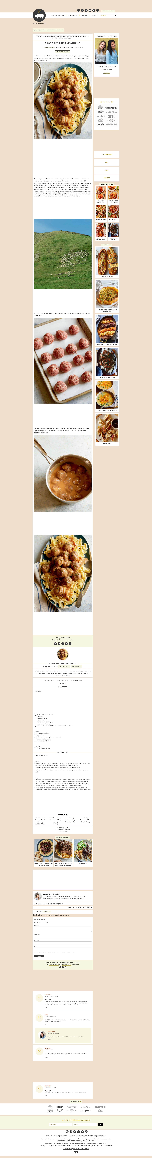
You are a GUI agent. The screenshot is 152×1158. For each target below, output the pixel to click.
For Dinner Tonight (107, 184)
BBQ (106, 162)
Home (34, 30)
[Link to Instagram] (60, 967)
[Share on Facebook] (66, 643)
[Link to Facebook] (65, 967)
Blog (39, 30)
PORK (106, 170)
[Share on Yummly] (70, 643)
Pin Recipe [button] (77, 666)
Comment (36, 925)
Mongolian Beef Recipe (113, 238)
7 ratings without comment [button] (60, 915)
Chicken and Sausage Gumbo (101, 238)
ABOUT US (106, 73)
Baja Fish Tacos (101, 219)
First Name (37, 934)
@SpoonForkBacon (54, 964)
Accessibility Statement (81, 1148)
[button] (44, 666)
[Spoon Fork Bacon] (39, 16)
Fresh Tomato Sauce (113, 220)
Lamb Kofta (48, 185)
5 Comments (47, 911)
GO (100, 1124)
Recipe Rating (37, 922)
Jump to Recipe (63, 52)
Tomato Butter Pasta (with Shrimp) (113, 201)
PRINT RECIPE (65, 666)
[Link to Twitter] (63, 967)
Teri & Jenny (66, 676)
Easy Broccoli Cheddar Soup (107, 410)
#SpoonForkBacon (66, 964)
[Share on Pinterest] (59, 643)
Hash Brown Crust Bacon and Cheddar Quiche (107, 310)
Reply (46, 1007)
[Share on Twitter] (62, 643)
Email (35, 946)
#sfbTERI (81, 898)
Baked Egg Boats (107, 276)
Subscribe (55, 640)
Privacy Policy (67, 1148)
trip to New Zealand (45, 179)
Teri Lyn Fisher (48, 896)
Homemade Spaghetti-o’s (101, 201)
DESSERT (107, 178)
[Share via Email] (55, 643)
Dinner (44, 30)
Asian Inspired (106, 154)
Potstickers (107, 444)
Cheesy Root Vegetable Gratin (107, 344)
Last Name (36, 940)
